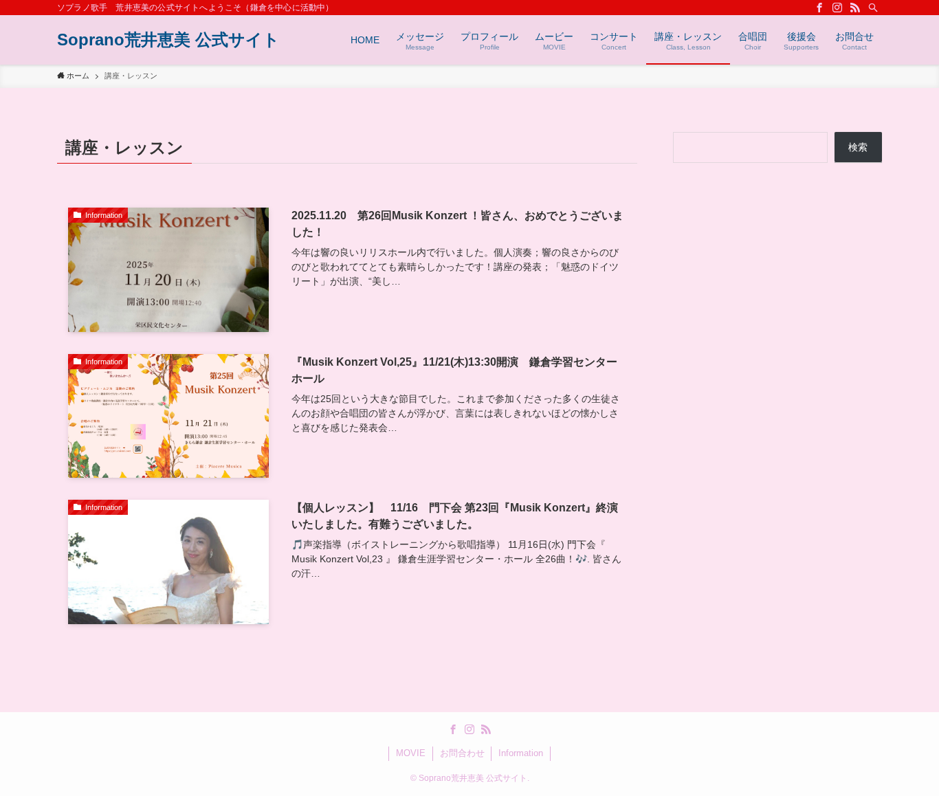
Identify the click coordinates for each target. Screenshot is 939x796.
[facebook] (819, 7)
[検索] (873, 7)
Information (520, 753)
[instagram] (837, 7)
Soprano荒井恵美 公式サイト (168, 40)
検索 (858, 147)
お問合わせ (462, 753)
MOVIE (411, 753)
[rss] (855, 7)
